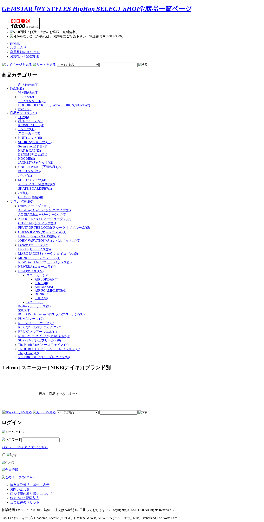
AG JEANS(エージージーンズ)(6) (42, 214)
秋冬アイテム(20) (30, 121)
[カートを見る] (44, 64)
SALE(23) (17, 88)
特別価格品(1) (28, 92)
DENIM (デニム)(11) (32, 154)
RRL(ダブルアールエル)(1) (37, 331)
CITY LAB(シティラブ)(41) (37, 223)
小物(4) (23, 193)
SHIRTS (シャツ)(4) (32, 180)
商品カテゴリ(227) (23, 113)
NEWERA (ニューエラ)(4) (36, 266)
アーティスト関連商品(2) (36, 184)
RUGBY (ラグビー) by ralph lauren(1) (44, 336)
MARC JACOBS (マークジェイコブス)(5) (48, 253)
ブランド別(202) (21, 201)
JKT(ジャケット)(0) (32, 101)
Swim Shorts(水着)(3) (32, 146)
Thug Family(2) (28, 353)
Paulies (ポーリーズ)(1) (34, 306)
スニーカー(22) (37, 275)
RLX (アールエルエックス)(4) (39, 327)
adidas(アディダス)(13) (34, 206)
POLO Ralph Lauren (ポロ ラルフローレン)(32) (51, 314)
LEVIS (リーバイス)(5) (34, 249)
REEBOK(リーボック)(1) (36, 323)
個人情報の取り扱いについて (31, 493)
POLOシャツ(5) (29, 171)
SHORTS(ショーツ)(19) (35, 142)
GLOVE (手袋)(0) (30, 197)
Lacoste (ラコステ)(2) (33, 245)
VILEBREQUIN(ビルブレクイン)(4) (44, 357)
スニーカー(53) (29, 133)
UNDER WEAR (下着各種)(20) (40, 167)
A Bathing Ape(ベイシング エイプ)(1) (44, 210)
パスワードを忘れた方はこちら (25, 447)
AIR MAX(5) (44, 287)
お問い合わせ (20, 489)
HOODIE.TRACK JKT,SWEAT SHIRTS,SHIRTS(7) (54, 105)
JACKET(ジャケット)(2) (35, 162)
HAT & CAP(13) (29, 150)
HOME (15, 43)
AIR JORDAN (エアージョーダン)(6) (44, 219)
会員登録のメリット (25, 52)
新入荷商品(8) (28, 84)
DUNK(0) (41, 294)
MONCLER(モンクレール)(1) (39, 258)
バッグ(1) (25, 175)
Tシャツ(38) (26, 129)
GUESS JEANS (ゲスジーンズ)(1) (42, 232)
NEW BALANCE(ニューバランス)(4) (45, 262)
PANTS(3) (25, 109)
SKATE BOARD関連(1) (35, 188)
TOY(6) (23, 117)
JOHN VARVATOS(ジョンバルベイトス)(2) (49, 240)
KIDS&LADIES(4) (31, 125)
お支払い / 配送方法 (24, 56)
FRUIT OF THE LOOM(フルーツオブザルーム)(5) (54, 227)
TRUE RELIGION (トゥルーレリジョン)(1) (49, 349)
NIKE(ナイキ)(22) (31, 271)
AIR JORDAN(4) (46, 279)
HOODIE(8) (26, 158)
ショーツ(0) (34, 302)
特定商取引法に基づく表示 (30, 485)
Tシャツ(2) (26, 97)
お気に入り (18, 47)
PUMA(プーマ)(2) (31, 318)
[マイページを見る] (17, 64)
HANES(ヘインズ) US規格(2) (39, 236)
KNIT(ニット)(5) (30, 137)
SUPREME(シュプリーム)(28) (39, 340)
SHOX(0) (41, 298)
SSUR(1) (24, 310)
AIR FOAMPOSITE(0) (50, 290)
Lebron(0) (41, 283)
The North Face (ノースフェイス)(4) (43, 344)
